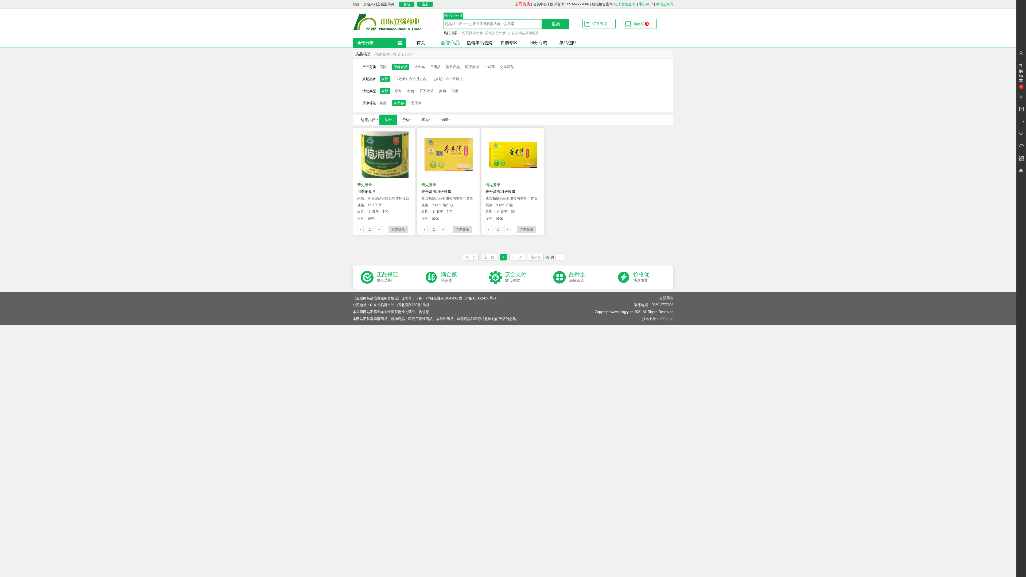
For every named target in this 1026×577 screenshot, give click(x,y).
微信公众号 (664, 4)
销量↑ (445, 120)
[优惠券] (1021, 121)
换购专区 (509, 42)
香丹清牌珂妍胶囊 (436, 191)
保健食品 (400, 67)
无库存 (416, 103)
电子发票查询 (624, 4)
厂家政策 (427, 91)
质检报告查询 (602, 4)
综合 (388, 120)
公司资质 (522, 4)
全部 (384, 79)
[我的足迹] (1021, 146)
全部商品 (450, 42)
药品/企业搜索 (453, 16)
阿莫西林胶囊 (472, 33)
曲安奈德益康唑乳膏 (523, 33)
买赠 (454, 91)
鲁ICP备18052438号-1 (478, 298)
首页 (421, 42)
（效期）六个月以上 (447, 79)
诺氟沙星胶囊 (495, 33)
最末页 (536, 257)
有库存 (399, 103)
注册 (425, 4)
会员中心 (540, 4)
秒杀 (398, 91)
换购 (442, 91)
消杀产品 (453, 67)
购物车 (641, 24)
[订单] (1021, 109)
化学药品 (507, 67)
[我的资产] (1021, 97)
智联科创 (666, 319)
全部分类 (365, 42)
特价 (410, 91)
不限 (383, 67)
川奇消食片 (366, 191)
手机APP (646, 4)
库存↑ (426, 120)
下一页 (517, 257)
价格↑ (406, 120)
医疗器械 (472, 67)
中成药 (489, 67)
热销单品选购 (479, 42)
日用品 (435, 67)
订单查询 (599, 24)
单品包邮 (567, 42)
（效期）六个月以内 (410, 79)
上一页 (489, 257)
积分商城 (538, 42)
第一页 (470, 257)
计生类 (419, 67)
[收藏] (1021, 133)
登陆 (406, 4)
